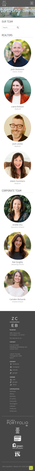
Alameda (13, 391)
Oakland (12, 406)
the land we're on (16, 338)
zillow (14, 385)
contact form (14, 349)
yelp (14, 379)
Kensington (13, 404)
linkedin (15, 370)
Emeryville (13, 401)
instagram (16, 367)
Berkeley (13, 396)
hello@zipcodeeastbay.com (18, 347)
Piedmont (13, 409)
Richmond (13, 411)
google (15, 373)
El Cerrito (13, 399)
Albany (12, 394)
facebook (16, 364)
